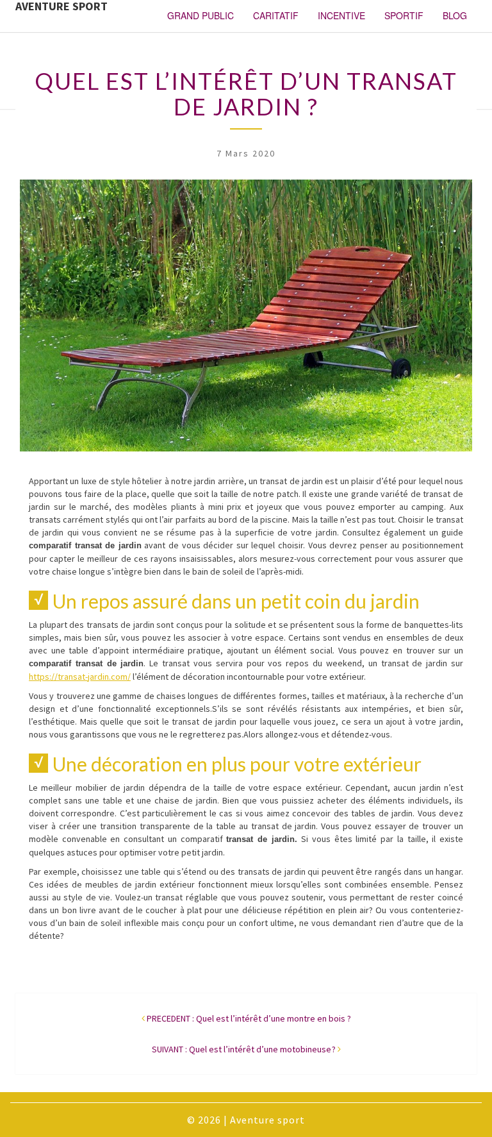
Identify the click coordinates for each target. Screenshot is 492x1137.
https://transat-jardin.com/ (80, 676)
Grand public (200, 15)
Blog (455, 15)
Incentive (341, 15)
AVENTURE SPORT (61, 6)
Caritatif (276, 15)
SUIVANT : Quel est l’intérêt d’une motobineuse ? (244, 1049)
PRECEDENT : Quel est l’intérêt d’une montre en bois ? (249, 1018)
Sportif (403, 15)
